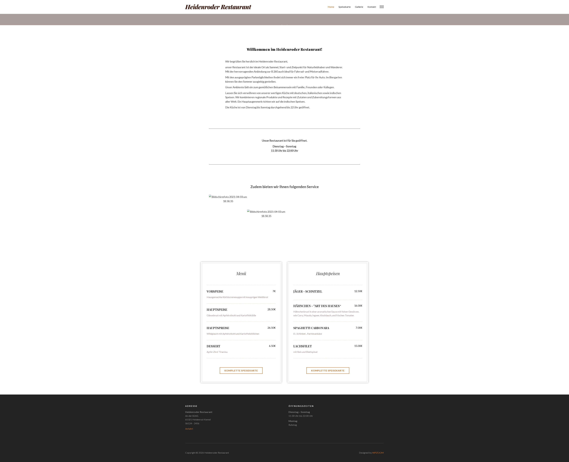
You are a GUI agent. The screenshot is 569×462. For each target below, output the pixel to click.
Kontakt (371, 6)
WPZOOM (378, 452)
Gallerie (359, 6)
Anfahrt (189, 428)
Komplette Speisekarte (241, 370)
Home (331, 6)
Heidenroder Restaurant (218, 7)
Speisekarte (345, 6)
